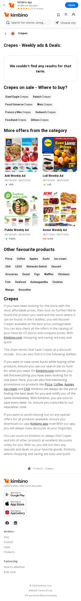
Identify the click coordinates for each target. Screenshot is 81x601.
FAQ (6, 537)
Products (9, 552)
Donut (26, 274)
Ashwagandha (39, 282)
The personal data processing (40, 595)
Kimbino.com (13, 337)
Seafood (20, 282)
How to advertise (14, 567)
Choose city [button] (68, 23)
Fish (8, 282)
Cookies (57, 282)
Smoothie (24, 289)
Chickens (64, 274)
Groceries (11, 274)
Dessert (56, 266)
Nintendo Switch (37, 266)
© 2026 (40, 585)
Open (71, 5)
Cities (7, 547)
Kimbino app (39, 424)
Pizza (8, 258)
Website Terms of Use (40, 590)
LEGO (18, 266)
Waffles (48, 274)
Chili (8, 266)
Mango (9, 289)
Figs (37, 274)
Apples (34, 258)
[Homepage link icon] (29, 468)
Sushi (46, 258)
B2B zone (10, 572)
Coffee (21, 258)
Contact (8, 542)
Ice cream (60, 258)
